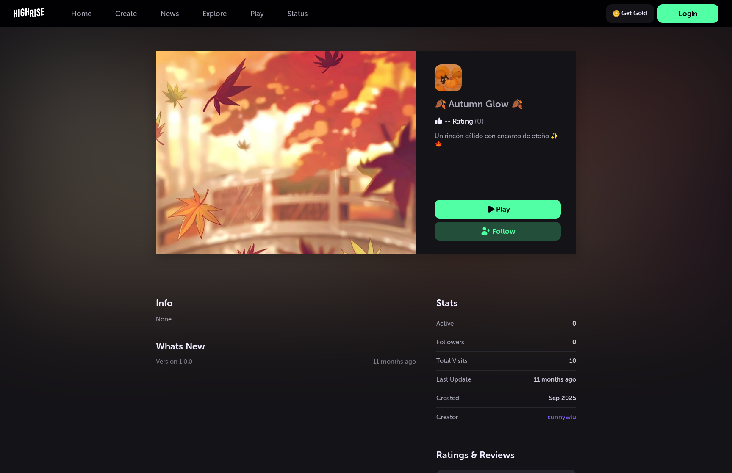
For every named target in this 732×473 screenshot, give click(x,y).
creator (447, 417)
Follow (504, 231)
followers (450, 342)
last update (453, 379)
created (447, 398)
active (445, 323)
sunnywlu (562, 417)
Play (503, 209)
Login (688, 13)
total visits (452, 361)
